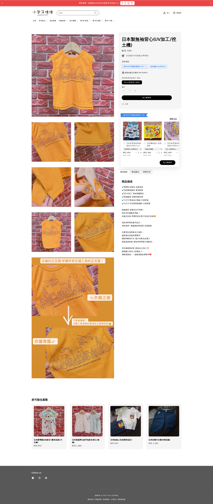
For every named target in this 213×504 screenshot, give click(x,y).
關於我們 (91, 499)
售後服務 (106, 499)
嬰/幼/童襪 (97, 21)
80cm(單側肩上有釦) (132, 82)
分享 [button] (126, 104)
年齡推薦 (62, 21)
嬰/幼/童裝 (84, 21)
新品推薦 (53, 21)
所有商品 (42, 21)
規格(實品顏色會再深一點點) (131, 78)
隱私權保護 (121, 499)
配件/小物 (108, 21)
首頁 (34, 21)
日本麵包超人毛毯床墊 (154, 144)
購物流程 (98, 499)
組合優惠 (73, 21)
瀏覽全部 (173, 119)
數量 (123, 87)
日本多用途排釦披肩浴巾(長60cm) (133, 144)
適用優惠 (125, 62)
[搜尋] (95, 13)
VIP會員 (113, 499)
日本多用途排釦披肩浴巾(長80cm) (174, 144)
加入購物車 (146, 98)
